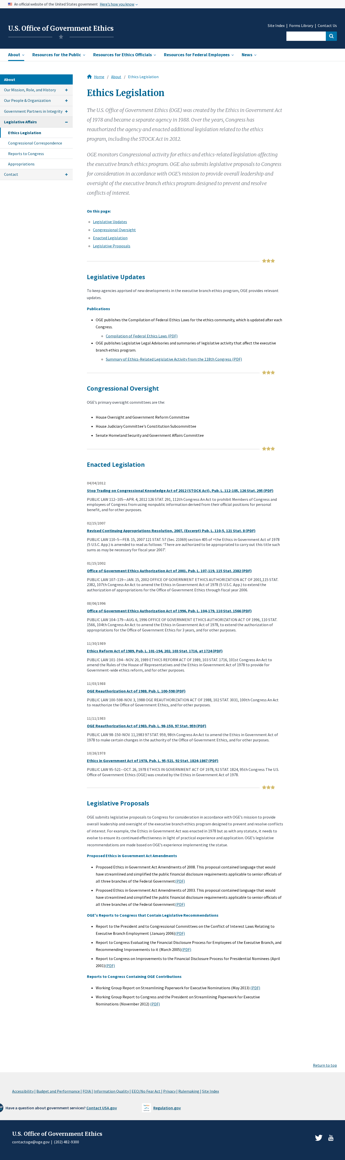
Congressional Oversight (114, 229)
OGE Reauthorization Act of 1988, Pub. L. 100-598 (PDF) (136, 690)
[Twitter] (319, 1138)
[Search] (331, 36)
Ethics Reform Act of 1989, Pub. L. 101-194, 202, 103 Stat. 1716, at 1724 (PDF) (155, 650)
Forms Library (301, 25)
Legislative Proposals (111, 245)
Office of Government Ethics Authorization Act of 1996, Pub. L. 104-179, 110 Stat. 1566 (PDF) (169, 610)
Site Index (276, 25)
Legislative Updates (110, 221)
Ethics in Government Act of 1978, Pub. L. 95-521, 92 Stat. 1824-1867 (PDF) (152, 760)
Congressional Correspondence (35, 143)
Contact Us (327, 25)
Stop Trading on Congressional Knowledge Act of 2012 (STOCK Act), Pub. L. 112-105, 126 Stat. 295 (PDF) (180, 490)
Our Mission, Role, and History (30, 89)
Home (99, 76)
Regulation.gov (167, 1107)
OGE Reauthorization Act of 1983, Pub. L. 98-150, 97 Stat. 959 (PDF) (146, 725)
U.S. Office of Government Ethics (61, 28)
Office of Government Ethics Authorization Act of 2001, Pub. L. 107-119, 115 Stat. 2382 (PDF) (169, 570)
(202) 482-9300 (66, 1141)
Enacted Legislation (110, 237)
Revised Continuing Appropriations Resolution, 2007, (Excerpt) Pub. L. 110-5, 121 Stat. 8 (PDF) (171, 530)
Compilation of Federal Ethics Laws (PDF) (142, 335)
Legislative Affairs (20, 121)
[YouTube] (331, 1138)
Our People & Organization (27, 100)
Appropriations (21, 163)
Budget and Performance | (59, 1091)
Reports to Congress (26, 153)
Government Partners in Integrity (33, 111)
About (116, 76)
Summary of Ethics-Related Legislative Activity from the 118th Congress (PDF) (174, 359)
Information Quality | (112, 1091)
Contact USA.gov (101, 1107)
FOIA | (88, 1091)
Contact (11, 174)
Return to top (325, 1065)
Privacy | (170, 1091)
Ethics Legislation (24, 132)
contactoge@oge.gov (31, 1141)
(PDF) (180, 881)
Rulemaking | (189, 1091)
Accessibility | (24, 1091)
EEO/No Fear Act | (147, 1091)
